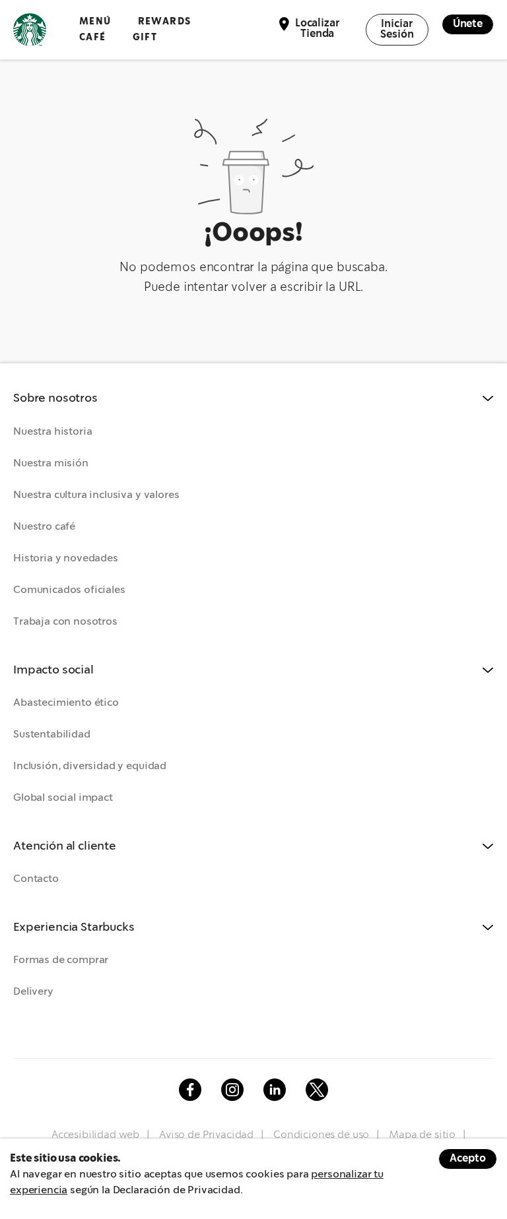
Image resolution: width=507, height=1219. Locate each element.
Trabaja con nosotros (65, 622)
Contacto (36, 879)
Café (92, 37)
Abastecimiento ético (66, 703)
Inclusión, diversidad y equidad (89, 766)
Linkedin (274, 1089)
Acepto (468, 1159)
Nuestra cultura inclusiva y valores (96, 495)
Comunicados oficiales (69, 590)
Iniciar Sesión (396, 29)
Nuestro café (44, 527)
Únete (468, 24)
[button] (253, 399)
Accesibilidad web (95, 1135)
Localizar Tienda (317, 28)
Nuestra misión (50, 463)
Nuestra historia (52, 432)
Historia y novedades (65, 558)
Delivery (33, 992)
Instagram (232, 1089)
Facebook (190, 1089)
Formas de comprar (60, 960)
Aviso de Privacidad (206, 1135)
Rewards (164, 21)
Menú (95, 21)
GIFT (145, 37)
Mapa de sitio (422, 1135)
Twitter (317, 1089)
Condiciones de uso (321, 1135)
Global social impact (63, 798)
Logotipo (29, 29)
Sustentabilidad (51, 734)
